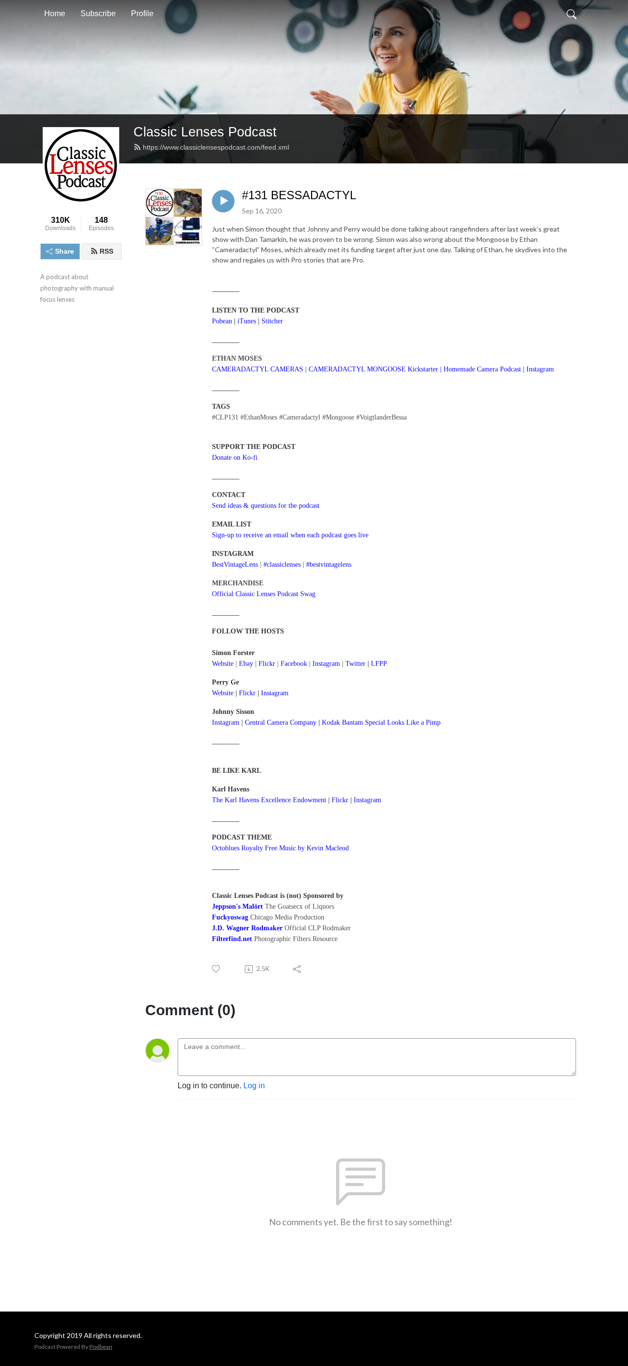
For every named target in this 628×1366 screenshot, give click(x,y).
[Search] (571, 14)
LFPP (379, 663)
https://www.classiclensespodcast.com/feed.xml (216, 147)
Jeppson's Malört (237, 906)
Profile (142, 13)
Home (54, 13)
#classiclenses (282, 564)
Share (64, 251)
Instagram (274, 693)
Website (223, 663)
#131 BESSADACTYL (299, 195)
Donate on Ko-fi (235, 457)
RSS (106, 251)
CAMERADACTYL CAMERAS (257, 369)
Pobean (222, 321)
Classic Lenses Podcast (205, 131)
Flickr (247, 693)
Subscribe (98, 13)
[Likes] (216, 969)
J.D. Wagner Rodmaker (247, 928)
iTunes (246, 321)
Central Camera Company (280, 722)
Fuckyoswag (230, 917)
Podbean (100, 1346)
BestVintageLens (235, 564)
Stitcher (272, 321)
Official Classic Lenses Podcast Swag (263, 594)
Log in (254, 1085)
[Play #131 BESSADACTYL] (223, 201)
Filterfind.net (232, 939)
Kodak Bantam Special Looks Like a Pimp (381, 722)
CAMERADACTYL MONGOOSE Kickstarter (373, 369)
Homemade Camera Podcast (482, 369)
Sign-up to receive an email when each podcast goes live (290, 535)
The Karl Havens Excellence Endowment (269, 800)
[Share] (297, 969)
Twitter (355, 663)
